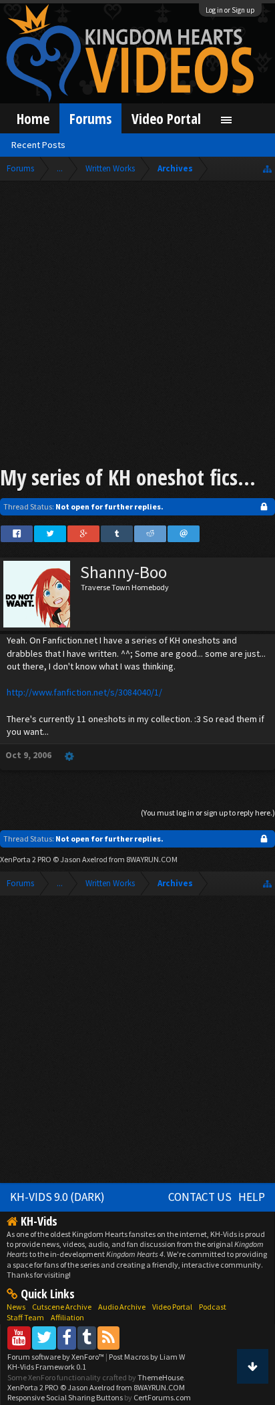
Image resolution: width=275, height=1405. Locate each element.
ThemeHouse (161, 1377)
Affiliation (67, 1317)
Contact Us (200, 1197)
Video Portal (166, 118)
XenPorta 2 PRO (25, 859)
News (16, 1307)
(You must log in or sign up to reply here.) (208, 813)
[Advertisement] (137, 325)
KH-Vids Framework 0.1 (46, 1367)
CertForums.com (162, 1397)
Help (251, 1197)
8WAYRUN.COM (152, 859)
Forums (90, 118)
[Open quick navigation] (267, 168)
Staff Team (25, 1317)
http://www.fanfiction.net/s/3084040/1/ (84, 692)
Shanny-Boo (123, 572)
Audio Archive (122, 1307)
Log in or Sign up (230, 10)
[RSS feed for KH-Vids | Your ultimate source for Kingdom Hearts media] (108, 1337)
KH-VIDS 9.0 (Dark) (57, 1197)
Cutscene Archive (61, 1307)
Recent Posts (38, 145)
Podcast (212, 1307)
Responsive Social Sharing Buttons (65, 1397)
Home (33, 118)
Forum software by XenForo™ (56, 1357)
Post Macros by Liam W (147, 1357)
